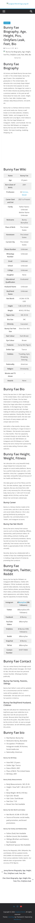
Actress (25, 192)
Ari (17, 48)
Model (24, 195)
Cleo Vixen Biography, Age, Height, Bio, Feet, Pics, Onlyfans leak (17, 879)
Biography (7, 23)
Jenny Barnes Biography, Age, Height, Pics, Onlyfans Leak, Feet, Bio (17, 871)
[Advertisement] (18, 151)
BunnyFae (22, 602)
